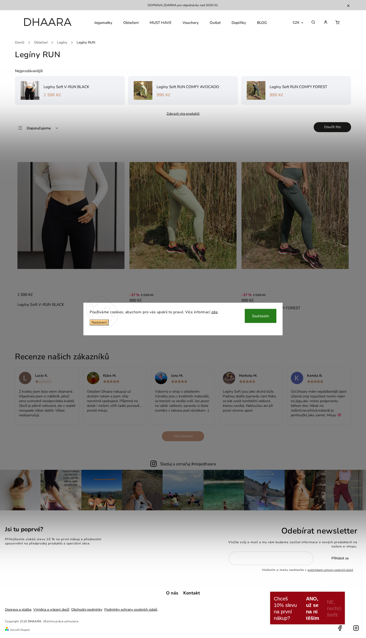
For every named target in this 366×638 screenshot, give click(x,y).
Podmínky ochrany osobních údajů (130, 609)
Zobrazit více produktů (183, 113)
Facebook (340, 628)
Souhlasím (260, 316)
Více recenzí (183, 436)
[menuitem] (103, 22)
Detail (227, 300)
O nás (172, 593)
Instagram (356, 628)
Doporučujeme (39, 128)
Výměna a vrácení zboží (51, 609)
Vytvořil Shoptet (20, 630)
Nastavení (99, 322)
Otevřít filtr (332, 127)
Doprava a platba (18, 609)
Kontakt (191, 593)
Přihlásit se (340, 558)
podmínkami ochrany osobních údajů (330, 570)
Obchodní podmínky (86, 609)
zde (214, 312)
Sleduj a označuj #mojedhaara (188, 464)
